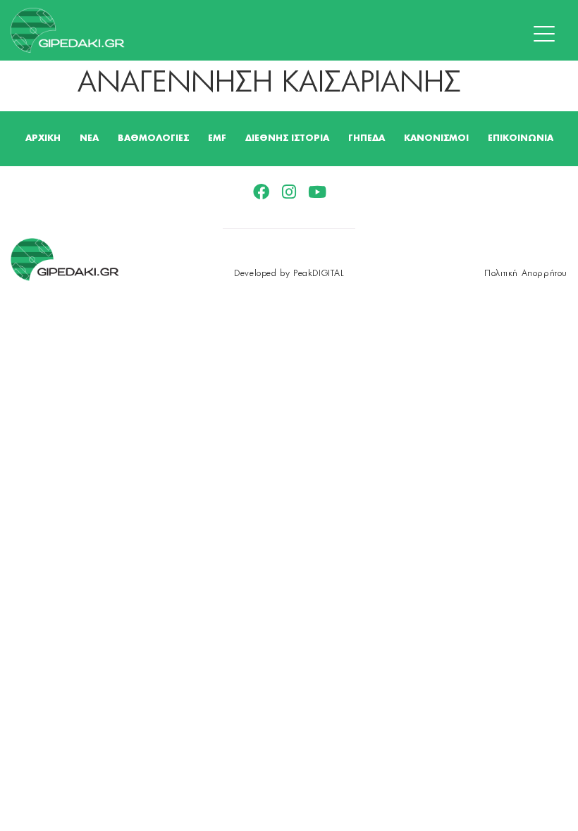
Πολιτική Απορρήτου (525, 273)
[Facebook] (261, 192)
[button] (547, 34)
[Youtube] (317, 192)
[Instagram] (289, 192)
